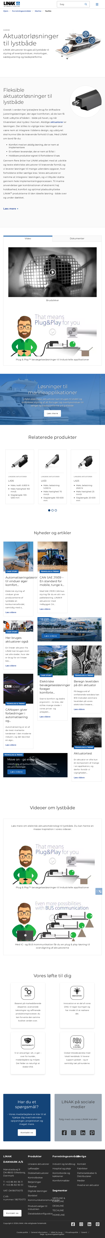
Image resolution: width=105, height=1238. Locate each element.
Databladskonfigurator (39, 1213)
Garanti (84, 1232)
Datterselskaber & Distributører (87, 1175)
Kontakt (81, 1164)
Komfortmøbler (60, 1180)
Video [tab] (28, 238)
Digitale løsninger (37, 1191)
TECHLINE (58, 1210)
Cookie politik (22, 1232)
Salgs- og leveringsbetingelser (52, 1234)
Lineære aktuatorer (38, 1164)
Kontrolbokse (35, 1177)
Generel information (39, 1232)
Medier (81, 1180)
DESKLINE (58, 1206)
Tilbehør (32, 1186)
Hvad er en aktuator (88, 1185)
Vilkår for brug (56, 1232)
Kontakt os (27, 1132)
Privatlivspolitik (71, 1232)
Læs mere (9, 208)
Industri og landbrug (63, 1164)
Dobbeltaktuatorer (38, 1173)
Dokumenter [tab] (77, 238)
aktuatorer (56, 122)
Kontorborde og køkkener (61, 1175)
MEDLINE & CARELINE (58, 1200)
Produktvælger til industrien (37, 1208)
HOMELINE (58, 1215)
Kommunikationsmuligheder (39, 1200)
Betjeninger (34, 1182)
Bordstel (32, 1195)
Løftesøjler (33, 1168)
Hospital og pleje (61, 1168)
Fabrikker (82, 1168)
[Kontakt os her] (98, 891)
